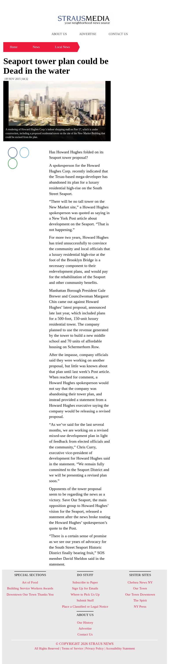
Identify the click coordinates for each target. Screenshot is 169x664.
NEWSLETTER (129, 5)
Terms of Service (72, 648)
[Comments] (12, 163)
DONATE (154, 5)
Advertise (87, 34)
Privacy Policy (94, 648)
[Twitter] (24, 152)
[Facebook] (12, 152)
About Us (59, 34)
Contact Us (118, 34)
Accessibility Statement (120, 648)
